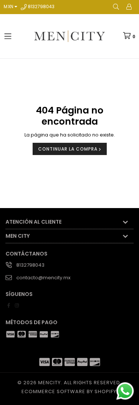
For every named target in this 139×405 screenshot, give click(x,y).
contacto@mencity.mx (43, 277)
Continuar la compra (68, 149)
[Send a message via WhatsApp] (125, 391)
